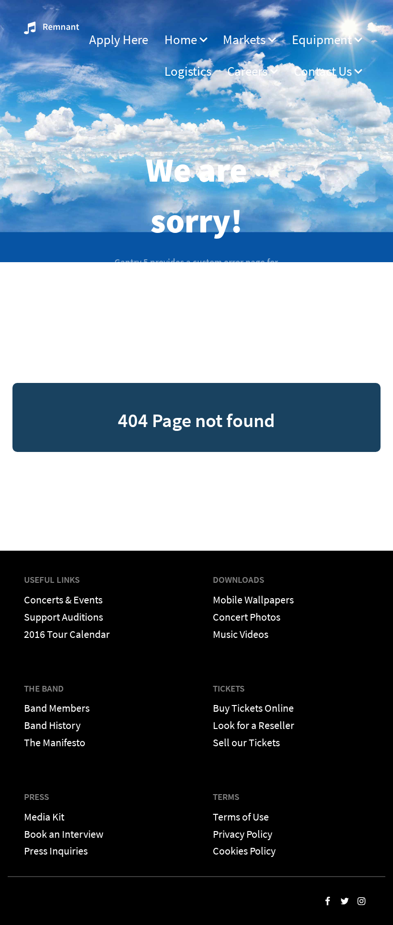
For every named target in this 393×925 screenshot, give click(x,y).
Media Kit (44, 816)
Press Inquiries (56, 850)
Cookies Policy (244, 850)
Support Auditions (63, 617)
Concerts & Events (63, 599)
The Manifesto (54, 742)
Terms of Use (241, 816)
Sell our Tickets (246, 742)
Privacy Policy (242, 834)
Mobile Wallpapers (253, 599)
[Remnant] (51, 30)
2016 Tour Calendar (67, 634)
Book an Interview (64, 834)
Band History (52, 725)
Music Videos (240, 634)
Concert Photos (246, 617)
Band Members (57, 708)
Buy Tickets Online (253, 708)
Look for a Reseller (253, 725)
